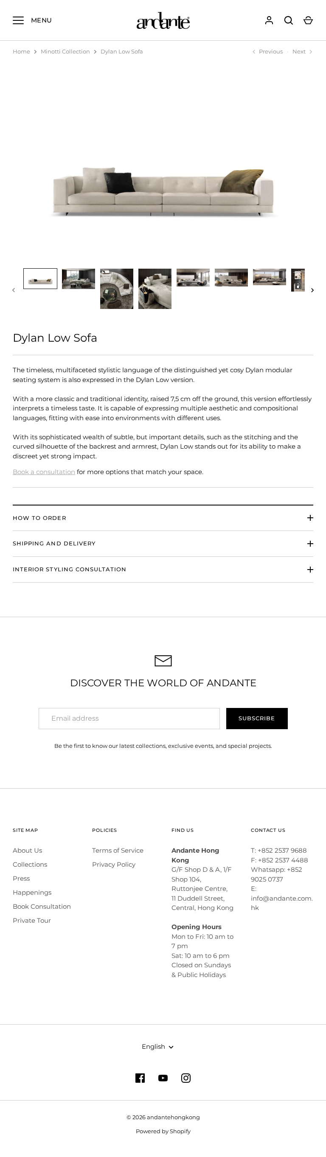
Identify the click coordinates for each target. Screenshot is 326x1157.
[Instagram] (186, 1078)
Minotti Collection (65, 51)
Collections (30, 864)
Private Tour (32, 920)
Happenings (32, 892)
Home (21, 51)
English (153, 1046)
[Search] (288, 20)
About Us (27, 850)
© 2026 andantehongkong (163, 1117)
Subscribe (257, 718)
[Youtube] (163, 1078)
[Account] (269, 20)
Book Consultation (42, 906)
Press (21, 878)
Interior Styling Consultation (69, 569)
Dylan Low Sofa (122, 51)
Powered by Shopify (163, 1131)
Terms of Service (117, 850)
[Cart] (308, 20)
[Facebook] (140, 1078)
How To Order (39, 517)
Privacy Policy (113, 864)
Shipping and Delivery (54, 543)
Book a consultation (44, 472)
